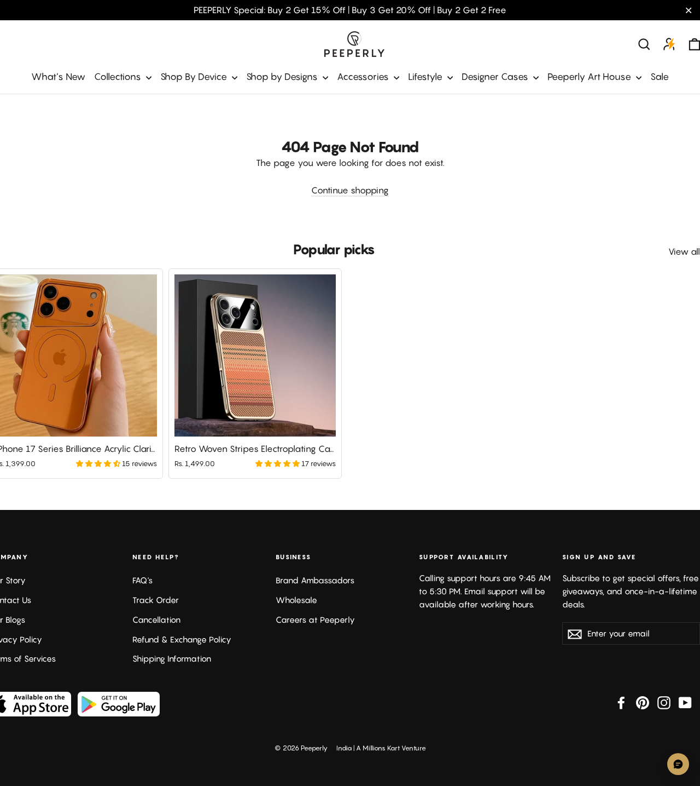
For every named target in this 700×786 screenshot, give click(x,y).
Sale (659, 76)
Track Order (155, 600)
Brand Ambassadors (315, 580)
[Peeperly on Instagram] (663, 702)
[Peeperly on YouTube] (685, 702)
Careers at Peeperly (315, 619)
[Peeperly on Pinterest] (642, 702)
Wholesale (296, 600)
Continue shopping (350, 190)
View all (684, 251)
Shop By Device (194, 76)
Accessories (364, 76)
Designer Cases (496, 76)
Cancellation (156, 619)
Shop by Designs (283, 76)
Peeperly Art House (590, 76)
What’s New (58, 76)
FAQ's (142, 580)
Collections (118, 76)
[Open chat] (678, 764)
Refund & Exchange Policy (181, 639)
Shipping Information (171, 658)
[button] (99, 463)
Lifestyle (426, 76)
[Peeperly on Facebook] (621, 702)
